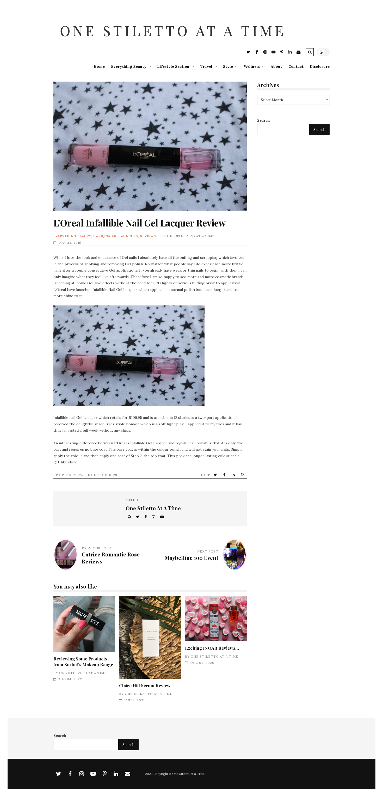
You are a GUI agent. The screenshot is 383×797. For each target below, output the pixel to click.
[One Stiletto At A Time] (174, 43)
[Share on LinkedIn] (234, 475)
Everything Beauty (128, 66)
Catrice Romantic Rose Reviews (111, 558)
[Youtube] (273, 53)
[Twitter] (248, 53)
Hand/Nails (104, 236)
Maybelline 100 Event (191, 557)
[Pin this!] (243, 475)
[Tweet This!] (216, 475)
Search (263, 120)
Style (228, 66)
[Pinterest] (281, 53)
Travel (206, 66)
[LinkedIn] (290, 53)
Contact (296, 66)
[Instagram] (265, 53)
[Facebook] (256, 53)
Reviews (148, 236)
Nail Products (102, 475)
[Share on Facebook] (224, 475)
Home (99, 66)
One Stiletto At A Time (191, 236)
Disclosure (320, 66)
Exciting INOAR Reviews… (216, 618)
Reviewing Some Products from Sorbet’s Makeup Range (84, 624)
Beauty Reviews (69, 475)
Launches (128, 236)
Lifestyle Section (173, 66)
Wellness (252, 66)
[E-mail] (298, 53)
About (276, 66)
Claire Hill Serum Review (150, 637)
